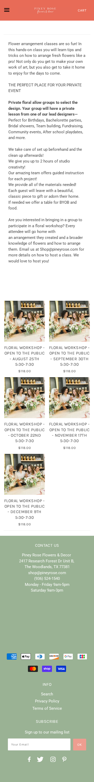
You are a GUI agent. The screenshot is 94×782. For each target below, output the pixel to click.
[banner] (45, 10)
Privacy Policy (47, 701)
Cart (82, 10)
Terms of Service (47, 708)
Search (47, 694)
